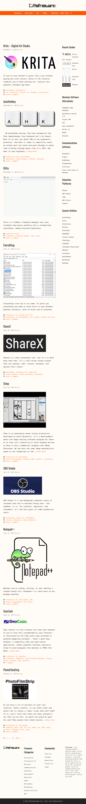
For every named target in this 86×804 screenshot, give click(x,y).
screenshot (38, 374)
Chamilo (65, 203)
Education (55, 13)
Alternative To (11, 315)
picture (6, 729)
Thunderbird (66, 163)
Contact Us (49, 763)
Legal (47, 767)
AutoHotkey (9, 101)
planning (12, 660)
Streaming (17, 520)
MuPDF (64, 132)
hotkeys (32, 159)
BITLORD (65, 263)
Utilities (29, 13)
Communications (30, 767)
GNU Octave (66, 200)
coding (8, 602)
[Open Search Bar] (71, 13)
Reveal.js (66, 129)
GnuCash (8, 611)
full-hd (27, 727)
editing (9, 520)
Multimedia (10, 90)
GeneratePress (58, 801)
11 (13, 738)
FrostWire (66, 253)
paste (38, 236)
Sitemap (48, 757)
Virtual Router (68, 237)
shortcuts (40, 159)
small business (23, 660)
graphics (39, 459)
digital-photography (14, 459)
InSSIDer (65, 243)
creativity (14, 92)
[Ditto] (66, 71)
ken (39, 727)
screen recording (26, 374)
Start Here (64, 13)
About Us (48, 754)
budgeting (19, 658)
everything (10, 317)
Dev (37, 13)
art (7, 92)
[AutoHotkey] (66, 63)
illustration (43, 92)
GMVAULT (65, 250)
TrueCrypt (66, 240)
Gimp (6, 383)
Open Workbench (68, 126)
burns (16, 727)
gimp (32, 459)
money (5, 660)
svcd (22, 729)
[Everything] (66, 79)
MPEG (43, 727)
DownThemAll (66, 256)
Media (45, 13)
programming (17, 602)
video (27, 729)
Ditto (6, 168)
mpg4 (48, 727)
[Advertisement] (43, 27)
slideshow (14, 729)
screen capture (11, 374)
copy (32, 236)
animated (9, 727)
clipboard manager (22, 236)
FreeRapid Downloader (70, 247)
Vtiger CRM (66, 119)
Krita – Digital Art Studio (16, 46)
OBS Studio (9, 468)
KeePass (65, 227)
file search (34, 317)
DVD (21, 727)
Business (17, 13)
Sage (64, 197)
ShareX (7, 326)
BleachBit (66, 230)
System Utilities (12, 157)
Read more (32, 151)
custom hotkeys (21, 159)
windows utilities (48, 317)
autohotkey (10, 159)
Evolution (66, 167)
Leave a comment (12, 94)
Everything (9, 245)
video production (29, 520)
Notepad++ (9, 529)
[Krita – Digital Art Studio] (66, 54)
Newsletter (49, 760)
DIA (63, 123)
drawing (34, 92)
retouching (48, 459)
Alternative (20, 90)
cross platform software (34, 658)
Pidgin (64, 157)
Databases (28, 771)
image (34, 727)
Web (31, 600)
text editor (28, 602)
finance (49, 658)
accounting (10, 658)
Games (26, 780)
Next (19, 738)
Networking (28, 787)
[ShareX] (66, 85)
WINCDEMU (65, 234)
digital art (24, 92)
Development (25, 157)
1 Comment (9, 663)
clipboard (9, 236)
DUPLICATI (66, 260)
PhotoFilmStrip (11, 670)
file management (22, 317)
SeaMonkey (66, 160)
